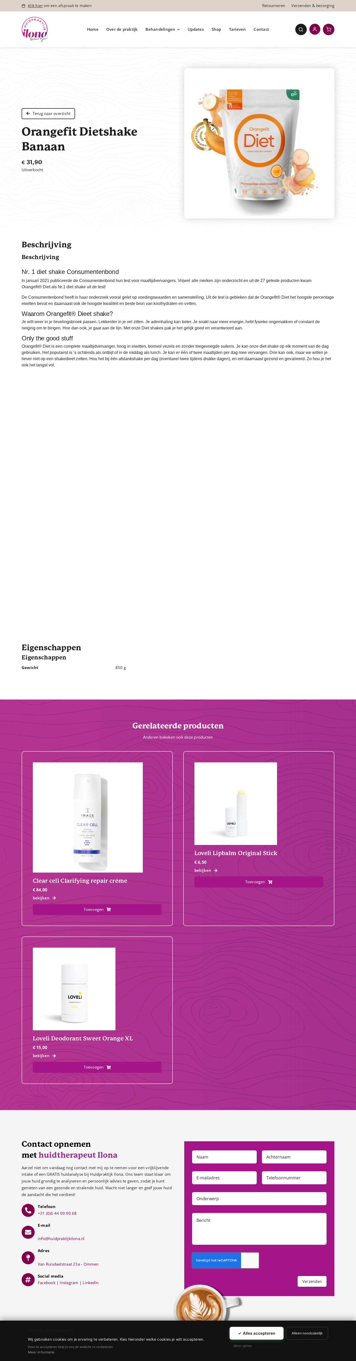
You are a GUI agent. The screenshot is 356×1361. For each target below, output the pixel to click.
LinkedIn (91, 1282)
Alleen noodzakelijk (307, 1333)
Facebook (47, 1282)
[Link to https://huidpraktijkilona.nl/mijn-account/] (314, 29)
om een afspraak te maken (60, 5)
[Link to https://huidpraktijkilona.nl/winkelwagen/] (328, 29)
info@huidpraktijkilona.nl (61, 1238)
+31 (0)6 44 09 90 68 (57, 1213)
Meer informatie (41, 1352)
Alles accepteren (256, 1333)
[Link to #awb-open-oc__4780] (301, 29)
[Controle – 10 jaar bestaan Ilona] (35, 18)
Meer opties (243, 1346)
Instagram (69, 1282)
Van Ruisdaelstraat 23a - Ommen (68, 1264)
